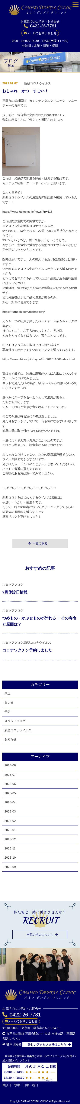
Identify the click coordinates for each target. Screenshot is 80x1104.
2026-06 (10, 784)
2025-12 (10, 839)
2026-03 (10, 811)
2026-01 (10, 830)
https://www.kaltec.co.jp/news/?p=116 (27, 211)
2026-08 (10, 765)
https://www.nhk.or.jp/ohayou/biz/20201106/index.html (38, 359)
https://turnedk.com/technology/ (23, 311)
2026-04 (10, 802)
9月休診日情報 (15, 592)
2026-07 (10, 774)
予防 (7, 711)
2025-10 (10, 857)
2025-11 (10, 848)
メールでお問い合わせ (42, 33)
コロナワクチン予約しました (27, 650)
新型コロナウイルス (17, 730)
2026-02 (10, 820)
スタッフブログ (14, 721)
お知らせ (10, 739)
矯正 (7, 693)
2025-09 (10, 867)
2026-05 (10, 793)
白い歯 (8, 702)
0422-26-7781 (43, 26)
